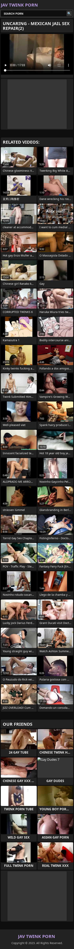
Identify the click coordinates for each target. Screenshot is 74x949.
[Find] (69, 13)
